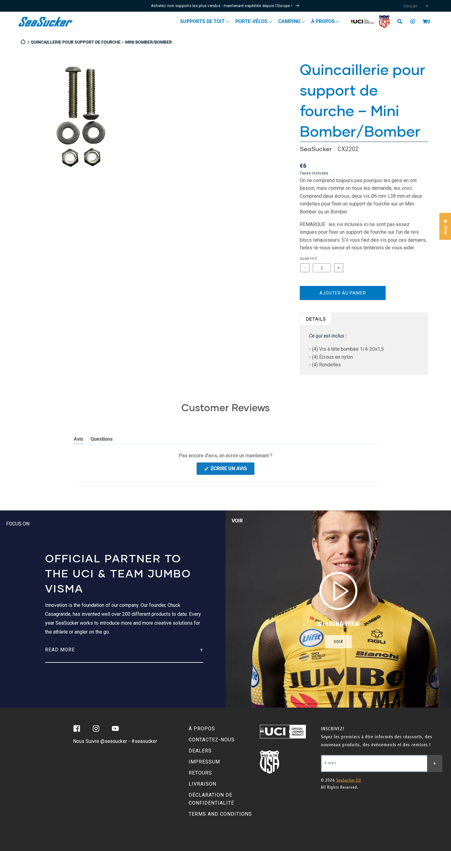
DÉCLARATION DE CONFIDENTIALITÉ (211, 799)
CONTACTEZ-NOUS (212, 740)
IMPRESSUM (204, 762)
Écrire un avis (232, 470)
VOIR (338, 642)
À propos (323, 21)
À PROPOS (202, 729)
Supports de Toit (203, 21)
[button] (425, 21)
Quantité (308, 259)
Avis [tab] (78, 440)
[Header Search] (402, 21)
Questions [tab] (102, 440)
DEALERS (200, 751)
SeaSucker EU (348, 780)
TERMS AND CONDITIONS (220, 814)
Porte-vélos (252, 21)
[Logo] (46, 21)
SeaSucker (316, 148)
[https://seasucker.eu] (23, 42)
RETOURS (200, 773)
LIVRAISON (202, 784)
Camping (290, 21)
